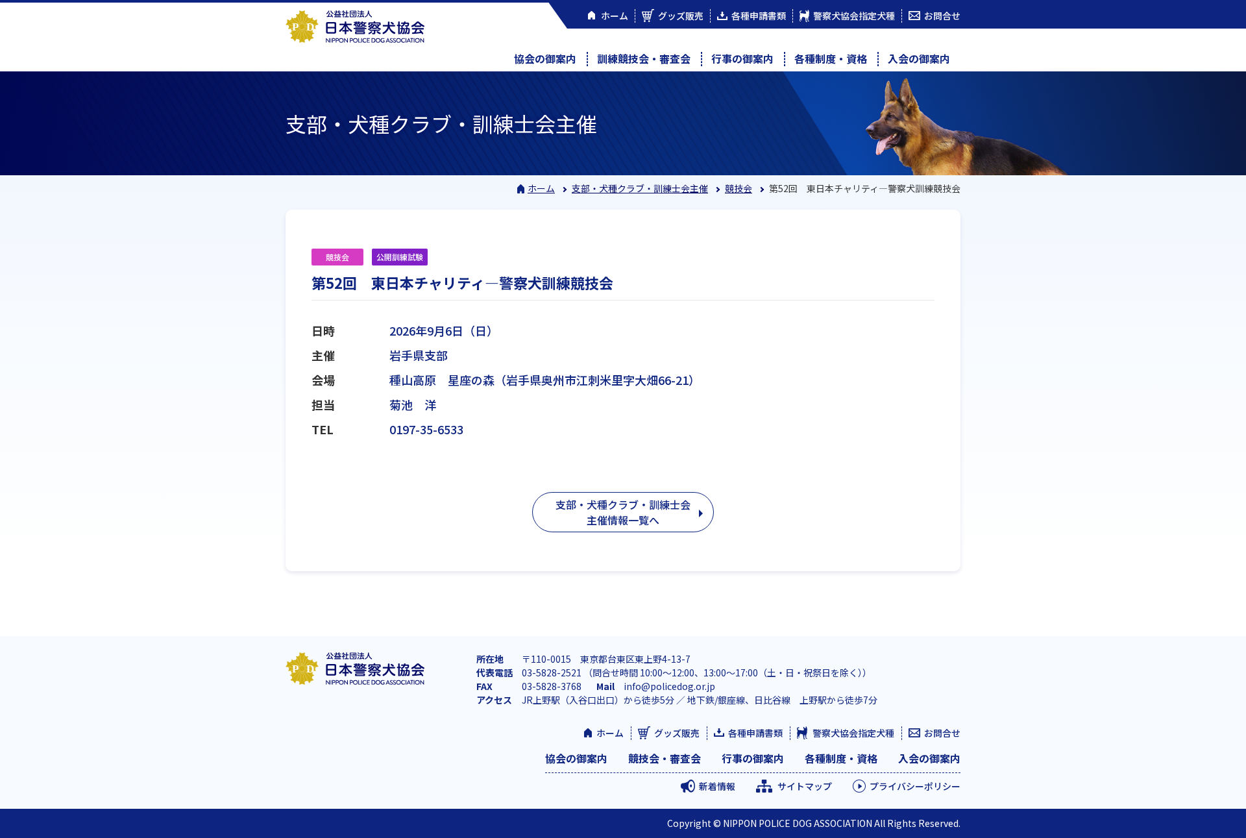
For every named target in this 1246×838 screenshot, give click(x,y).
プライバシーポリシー (915, 786)
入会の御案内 (919, 58)
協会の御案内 (545, 58)
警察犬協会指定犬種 (853, 732)
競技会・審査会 (664, 758)
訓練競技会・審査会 (643, 58)
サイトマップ (804, 786)
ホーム (541, 188)
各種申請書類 (755, 732)
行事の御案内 (742, 58)
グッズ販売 (677, 732)
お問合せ (942, 732)
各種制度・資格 (830, 58)
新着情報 (717, 786)
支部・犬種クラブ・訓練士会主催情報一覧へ (623, 512)
